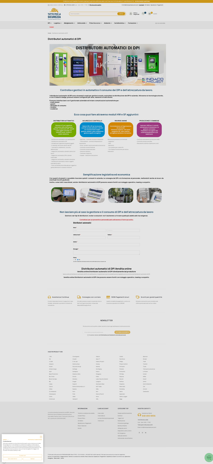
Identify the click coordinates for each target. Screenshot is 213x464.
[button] (6, 440)
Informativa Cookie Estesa (35, 439)
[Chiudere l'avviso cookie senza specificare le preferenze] (41, 437)
